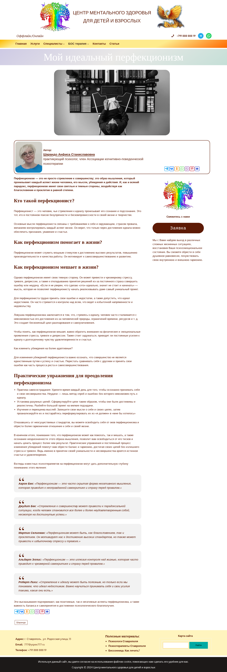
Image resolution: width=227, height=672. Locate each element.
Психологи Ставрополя (123, 641)
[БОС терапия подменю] (88, 44)
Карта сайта (185, 635)
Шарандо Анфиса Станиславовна (69, 154)
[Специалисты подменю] (64, 44)
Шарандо (21, 622)
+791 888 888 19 (37, 650)
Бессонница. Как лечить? (124, 650)
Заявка (178, 228)
